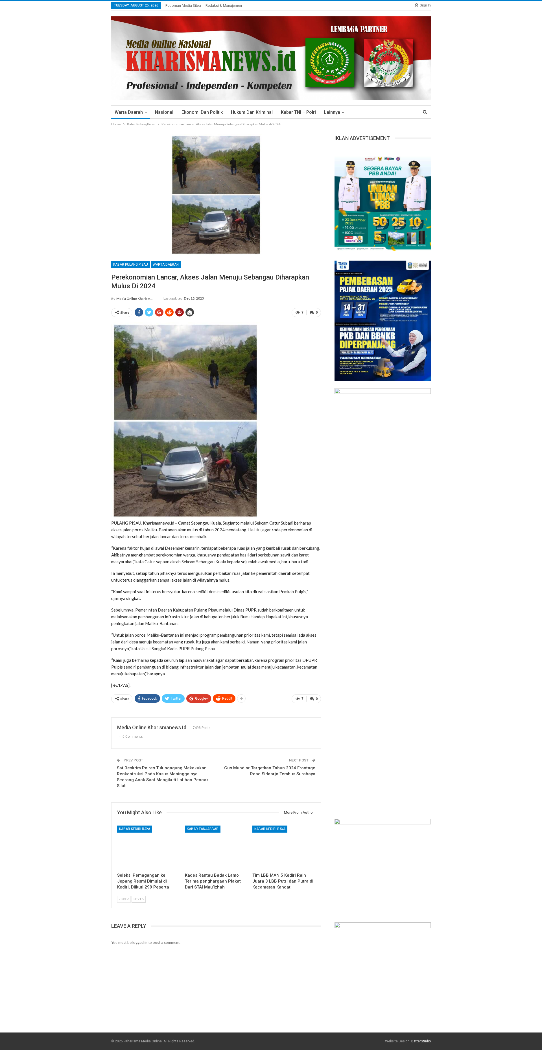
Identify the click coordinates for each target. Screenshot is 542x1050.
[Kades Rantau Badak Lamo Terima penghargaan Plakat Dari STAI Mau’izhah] (216, 847)
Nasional (164, 112)
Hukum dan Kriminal (252, 112)
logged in (139, 942)
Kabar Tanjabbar (202, 829)
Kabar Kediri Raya (134, 829)
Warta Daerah (129, 112)
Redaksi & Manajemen (224, 5)
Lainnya (332, 112)
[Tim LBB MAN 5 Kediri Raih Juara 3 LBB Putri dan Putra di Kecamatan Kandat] (283, 847)
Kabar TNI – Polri (298, 112)
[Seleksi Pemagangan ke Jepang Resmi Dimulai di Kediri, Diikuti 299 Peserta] (148, 847)
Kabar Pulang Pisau (130, 265)
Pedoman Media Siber (183, 5)
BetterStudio (421, 1041)
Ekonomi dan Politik (202, 112)
